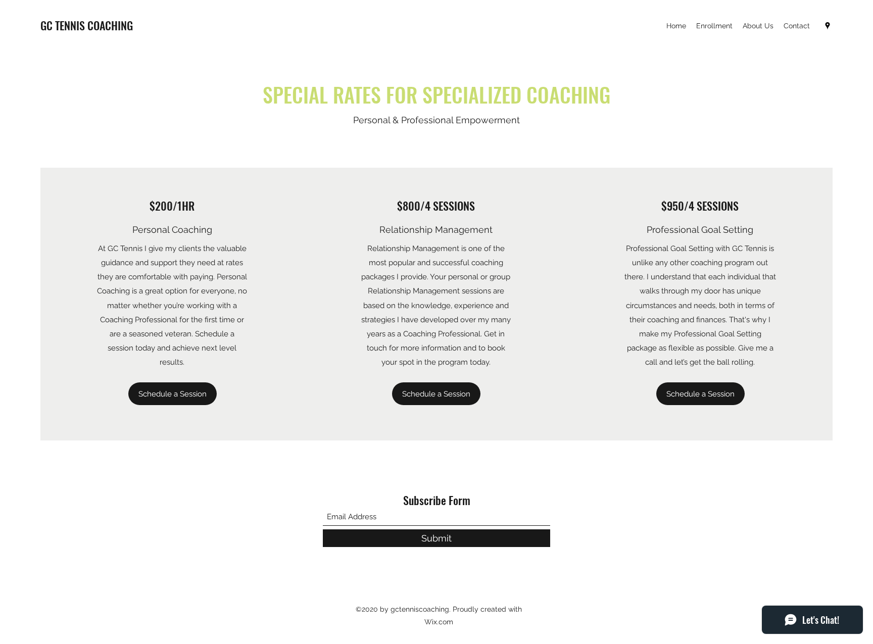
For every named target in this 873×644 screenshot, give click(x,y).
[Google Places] (827, 26)
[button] (172, 393)
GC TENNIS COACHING (86, 25)
